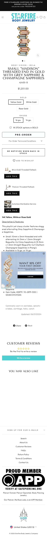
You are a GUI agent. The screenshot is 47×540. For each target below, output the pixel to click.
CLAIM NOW (30, 276)
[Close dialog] (44, 253)
